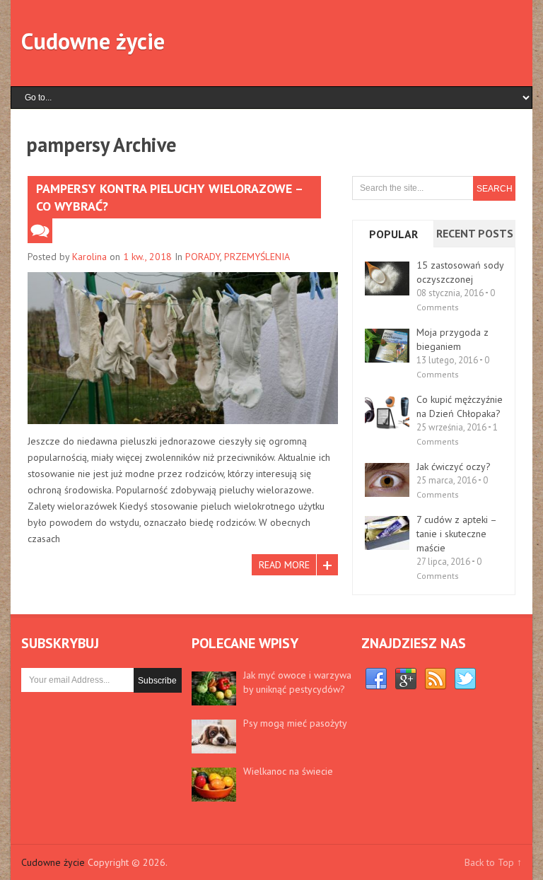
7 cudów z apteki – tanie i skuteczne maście (456, 533)
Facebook (376, 679)
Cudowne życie (93, 41)
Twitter (465, 679)
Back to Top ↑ (493, 862)
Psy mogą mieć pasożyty (295, 723)
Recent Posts (474, 233)
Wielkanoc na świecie (288, 771)
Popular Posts (393, 246)
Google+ (406, 679)
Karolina (89, 256)
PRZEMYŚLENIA (257, 256)
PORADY (202, 256)
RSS (435, 679)
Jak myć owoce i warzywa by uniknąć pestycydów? (297, 682)
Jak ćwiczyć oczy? (453, 466)
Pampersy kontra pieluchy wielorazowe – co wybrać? (169, 197)
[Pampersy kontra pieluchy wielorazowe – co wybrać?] (183, 348)
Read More (284, 564)
